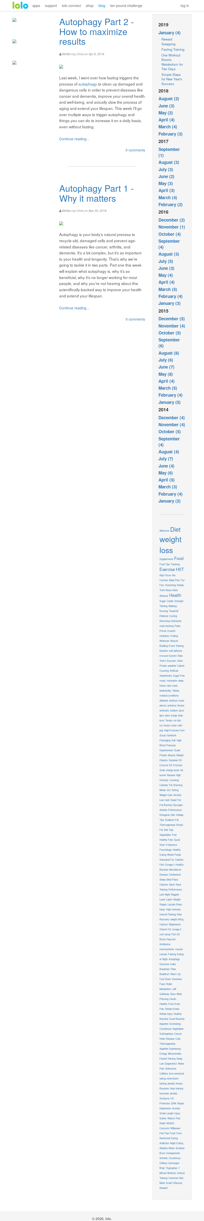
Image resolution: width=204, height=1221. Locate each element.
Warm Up (175, 974)
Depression (165, 1108)
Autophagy (174, 959)
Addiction (164, 1143)
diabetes (163, 700)
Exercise (167, 569)
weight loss (170, 544)
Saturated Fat (166, 859)
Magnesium (175, 924)
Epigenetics (171, 1063)
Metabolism (165, 989)
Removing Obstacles (170, 621)
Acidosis (180, 1148)
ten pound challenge (126, 5)
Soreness (177, 979)
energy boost (172, 770)
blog (102, 5)
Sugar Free (179, 675)
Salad (173, 800)
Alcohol (177, 795)
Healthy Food (166, 1004)
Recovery (164, 919)
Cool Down (165, 979)
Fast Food (169, 1133)
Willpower (175, 1128)
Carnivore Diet (175, 1178)
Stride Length (166, 1113)
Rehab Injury (166, 1014)
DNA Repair (177, 1103)
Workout (163, 596)
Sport (172, 884)
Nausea (171, 775)
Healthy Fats (166, 840)
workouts (164, 710)
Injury (177, 1113)
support (51, 5)
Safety (162, 1118)
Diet (175, 529)
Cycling (173, 616)
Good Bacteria (176, 1019)
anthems (171, 705)
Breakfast (164, 969)
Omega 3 (170, 864)
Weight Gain (165, 795)
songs (174, 715)
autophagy (87, 84)
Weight (180, 755)
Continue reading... (74, 138)
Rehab (180, 585)
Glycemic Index (167, 964)
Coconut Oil (165, 765)
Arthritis (163, 1158)
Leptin (169, 899)
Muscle (171, 755)
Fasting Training (172, 49)
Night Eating (176, 1143)
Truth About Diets (168, 590)
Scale (177, 750)
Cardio (170, 601)
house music (170, 725)
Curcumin (164, 1128)
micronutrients (166, 949)
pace (167, 715)
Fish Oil (175, 934)
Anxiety (176, 1108)
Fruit (174, 835)
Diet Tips (168, 830)
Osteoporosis (173, 1153)
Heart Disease (166, 1038)
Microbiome (175, 869)
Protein (163, 755)
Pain (161, 1068)
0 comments (135, 149)
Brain (162, 1168)
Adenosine (170, 1068)
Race (173, 994)
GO (169, 790)
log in (185, 5)
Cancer (178, 1033)
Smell (169, 1183)
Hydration (164, 636)
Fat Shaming (175, 785)
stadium (174, 710)
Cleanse (163, 884)
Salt (173, 740)
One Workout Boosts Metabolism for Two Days (172, 62)
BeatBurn (164, 974)
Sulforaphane (166, 1033)
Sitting (175, 790)
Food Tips (164, 564)
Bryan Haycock (167, 939)
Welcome (164, 530)
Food (178, 558)
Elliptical (163, 616)
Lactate (171, 904)
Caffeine (163, 1073)
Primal (162, 631)
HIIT (180, 569)
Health (175, 595)
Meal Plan (174, 580)
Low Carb (164, 800)
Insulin (172, 999)
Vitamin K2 (165, 929)
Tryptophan (171, 1168)
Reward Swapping (168, 41)
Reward (163, 1188)
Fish (161, 864)
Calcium (163, 924)
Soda (162, 770)
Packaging (164, 740)
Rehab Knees (172, 1009)
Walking (172, 606)
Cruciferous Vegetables (171, 1029)
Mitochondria (174, 1053)
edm (180, 725)
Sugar (162, 601)
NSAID (170, 1123)
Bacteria (163, 869)
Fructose (177, 765)
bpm (161, 715)
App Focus (165, 575)
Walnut (171, 1118)
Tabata (175, 690)
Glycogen (178, 805)
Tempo (168, 720)
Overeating (175, 1024)
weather (172, 665)
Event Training (176, 646)
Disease (163, 874)
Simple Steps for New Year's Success (171, 79)
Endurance (171, 844)
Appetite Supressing (170, 1048)
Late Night (164, 894)
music (162, 680)
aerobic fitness (175, 1083)
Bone (162, 1153)
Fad (161, 1133)
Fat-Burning (165, 805)
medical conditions (169, 695)
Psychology (165, 849)
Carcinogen (173, 1163)
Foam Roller (165, 984)
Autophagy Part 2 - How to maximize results (96, 31)
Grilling (163, 1163)
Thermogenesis (167, 825)
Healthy (180, 864)
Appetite (163, 1024)
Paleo (177, 626)
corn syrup (164, 934)
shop (90, 5)
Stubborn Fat (172, 820)
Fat (179, 800)
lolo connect (71, 5)
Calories (179, 859)
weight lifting (176, 919)
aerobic (173, 1093)
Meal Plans (172, 879)
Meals (162, 790)
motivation (172, 680)
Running (163, 611)
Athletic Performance (170, 810)
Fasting (172, 954)
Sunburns (164, 1098)
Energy (163, 1053)
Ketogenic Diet (167, 815)
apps (36, 5)
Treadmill (173, 611)
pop (161, 730)
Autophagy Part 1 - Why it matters (96, 193)
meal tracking (166, 626)
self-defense (175, 651)
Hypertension (166, 750)
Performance (175, 889)
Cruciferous (175, 1158)
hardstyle (171, 735)
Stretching (170, 585)
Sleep (162, 879)
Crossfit (171, 631)
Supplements (166, 559)
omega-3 (176, 929)
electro (162, 705)
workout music (176, 700)
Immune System (168, 655)
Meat (162, 1183)
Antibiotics (164, 944)
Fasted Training (167, 1058)
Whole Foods (174, 854)
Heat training (176, 1088)
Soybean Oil (175, 760)
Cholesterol (175, 874)
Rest (179, 914)
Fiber (173, 969)
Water (181, 1063)
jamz (181, 710)
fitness (180, 705)
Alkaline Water (167, 1148)
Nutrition (163, 651)
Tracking (175, 564)
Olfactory (177, 1183)
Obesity (163, 760)
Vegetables (165, 835)
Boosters (164, 1088)
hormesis (164, 1093)
